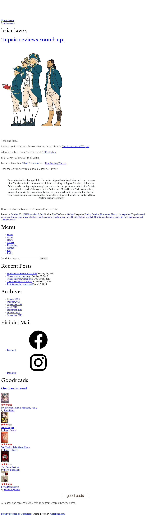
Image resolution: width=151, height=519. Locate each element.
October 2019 (13, 301)
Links (9, 253)
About (10, 237)
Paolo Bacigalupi (12, 469)
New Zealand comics (104, 217)
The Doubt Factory (10, 467)
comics (48, 217)
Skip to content (8, 23)
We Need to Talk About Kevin (15, 447)
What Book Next (31, 163)
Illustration (105, 214)
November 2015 (14, 309)
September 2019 (14, 304)
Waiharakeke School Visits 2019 (22, 273)
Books (87, 214)
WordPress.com (57, 513)
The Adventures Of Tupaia (75, 146)
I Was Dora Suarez (10, 487)
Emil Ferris (9, 410)
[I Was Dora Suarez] (4, 481)
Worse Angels (7, 427)
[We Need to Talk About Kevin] (4, 442)
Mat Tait (56, 214)
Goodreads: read (14, 388)
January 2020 (13, 299)
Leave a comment (134, 217)
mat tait (89, 217)
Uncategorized (124, 214)
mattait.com (15, 6)
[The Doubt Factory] (5, 461)
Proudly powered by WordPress (16, 513)
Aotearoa (12, 217)
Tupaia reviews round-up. (32, 40)
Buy (9, 250)
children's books (36, 217)
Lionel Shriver (11, 450)
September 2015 (14, 315)
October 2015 (13, 312)
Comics (95, 214)
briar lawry (23, 217)
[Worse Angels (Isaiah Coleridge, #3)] (4, 422)
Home (10, 234)
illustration (80, 217)
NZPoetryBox (49, 152)
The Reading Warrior (55, 163)
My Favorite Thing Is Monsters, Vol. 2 (19, 407)
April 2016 (12, 307)
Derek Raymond (12, 489)
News (113, 214)
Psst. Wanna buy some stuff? (20, 284)
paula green (120, 217)
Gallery (70, 214)
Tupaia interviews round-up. (20, 279)
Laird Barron (10, 430)
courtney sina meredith (63, 217)
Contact (10, 248)
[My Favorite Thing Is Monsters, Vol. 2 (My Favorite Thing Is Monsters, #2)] (5, 402)
